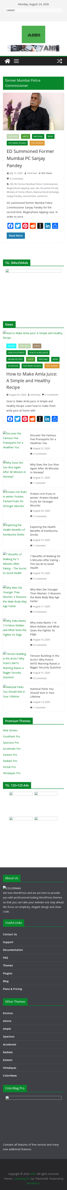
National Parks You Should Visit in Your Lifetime (42, 692)
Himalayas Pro (11, 773)
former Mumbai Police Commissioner (38, 184)
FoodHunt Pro (11, 736)
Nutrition (13, 366)
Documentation (13, 950)
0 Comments (16, 178)
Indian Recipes (15, 359)
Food (37, 346)
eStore (7, 1021)
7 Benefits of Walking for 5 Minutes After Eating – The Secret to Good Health (45, 562)
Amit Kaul (32, 173)
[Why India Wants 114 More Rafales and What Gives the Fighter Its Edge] (15, 633)
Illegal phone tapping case (20, 188)
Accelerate (9, 1044)
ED (15, 184)
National (38, 136)
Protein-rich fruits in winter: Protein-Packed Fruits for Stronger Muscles (44, 499)
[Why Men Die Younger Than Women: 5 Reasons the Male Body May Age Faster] (15, 600)
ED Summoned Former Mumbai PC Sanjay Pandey (30, 158)
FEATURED (13, 136)
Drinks (11, 346)
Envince (8, 1013)
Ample (7, 1028)
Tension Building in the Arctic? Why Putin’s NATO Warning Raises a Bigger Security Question (45, 661)
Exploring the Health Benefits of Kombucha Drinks (44, 530)
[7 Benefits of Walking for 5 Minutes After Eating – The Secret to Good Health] (15, 567)
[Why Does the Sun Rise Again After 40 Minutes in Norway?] (15, 473)
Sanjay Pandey (14, 196)
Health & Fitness (16, 352)
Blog (6, 981)
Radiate (8, 1052)
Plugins (7, 973)
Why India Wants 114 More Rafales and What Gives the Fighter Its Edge (44, 628)
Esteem (7, 1060)
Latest (26, 136)
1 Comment (39, 483)
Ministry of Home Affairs (19, 192)
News (50, 136)
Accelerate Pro (12, 748)
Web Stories (10, 730)
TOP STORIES (37, 143)
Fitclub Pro (9, 767)
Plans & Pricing (12, 989)
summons (42, 196)
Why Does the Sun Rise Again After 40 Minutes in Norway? (44, 468)
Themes (8, 965)
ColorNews (10, 1075)
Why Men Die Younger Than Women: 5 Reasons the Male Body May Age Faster (45, 595)
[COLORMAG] (12, 888)
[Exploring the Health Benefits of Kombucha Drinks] (15, 536)
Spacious (8, 1036)
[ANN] (7, 61)
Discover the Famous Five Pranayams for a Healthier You (43, 439)
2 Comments (51, 394)
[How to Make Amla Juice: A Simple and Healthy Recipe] (33, 335)
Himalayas (9, 1068)
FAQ (5, 957)
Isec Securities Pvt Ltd (47, 188)
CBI (11, 184)
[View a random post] (59, 61)
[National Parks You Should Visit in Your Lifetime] (15, 698)
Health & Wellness (38, 352)
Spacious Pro (11, 742)
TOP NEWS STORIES (17, 143)
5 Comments (40, 578)
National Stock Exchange (46, 192)
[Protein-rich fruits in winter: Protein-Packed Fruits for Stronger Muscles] (15, 505)
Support (8, 942)
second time (29, 196)
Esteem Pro (10, 754)
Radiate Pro (10, 761)
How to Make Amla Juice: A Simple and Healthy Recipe (31, 380)
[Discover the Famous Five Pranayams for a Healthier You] (15, 444)
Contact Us (10, 934)
